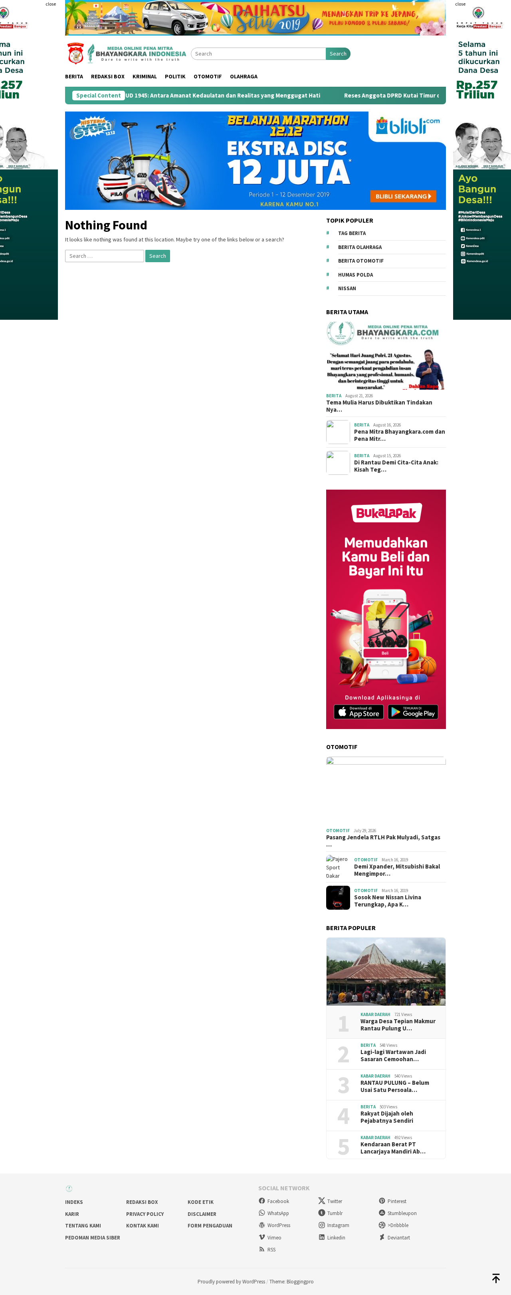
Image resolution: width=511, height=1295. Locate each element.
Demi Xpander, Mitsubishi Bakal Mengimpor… (397, 870)
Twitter (334, 1201)
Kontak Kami (142, 1225)
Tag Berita (352, 233)
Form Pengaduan (210, 1225)
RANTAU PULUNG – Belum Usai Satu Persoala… (394, 1086)
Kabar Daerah (375, 1014)
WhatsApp (278, 1213)
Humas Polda (355, 274)
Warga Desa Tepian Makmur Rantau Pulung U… (398, 1025)
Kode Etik (201, 1202)
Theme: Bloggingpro (291, 1281)
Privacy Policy (145, 1214)
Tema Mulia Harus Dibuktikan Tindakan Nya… (379, 406)
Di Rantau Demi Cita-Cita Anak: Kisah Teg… (396, 466)
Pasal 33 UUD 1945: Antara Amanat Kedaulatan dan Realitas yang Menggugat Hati (166, 95)
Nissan (347, 288)
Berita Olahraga (360, 247)
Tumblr (335, 1213)
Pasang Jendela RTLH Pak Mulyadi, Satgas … (383, 841)
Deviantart (399, 1237)
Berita (333, 395)
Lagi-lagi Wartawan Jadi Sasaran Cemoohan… (393, 1055)
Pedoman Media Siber (92, 1237)
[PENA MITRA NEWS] (128, 52)
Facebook (278, 1201)
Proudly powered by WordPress (231, 1281)
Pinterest (397, 1201)
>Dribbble (398, 1225)
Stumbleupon (402, 1213)
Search (338, 53)
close (51, 4)
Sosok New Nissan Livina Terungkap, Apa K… (387, 901)
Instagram (338, 1225)
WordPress (278, 1225)
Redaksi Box (142, 1202)
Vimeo (274, 1237)
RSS (271, 1249)
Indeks (74, 1202)
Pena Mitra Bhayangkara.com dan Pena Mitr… (399, 435)
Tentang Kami (83, 1225)
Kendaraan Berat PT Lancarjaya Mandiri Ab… (393, 1148)
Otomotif (338, 830)
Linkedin (336, 1237)
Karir (72, 1214)
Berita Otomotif (361, 260)
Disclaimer (202, 1214)
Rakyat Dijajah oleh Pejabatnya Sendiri (386, 1117)
